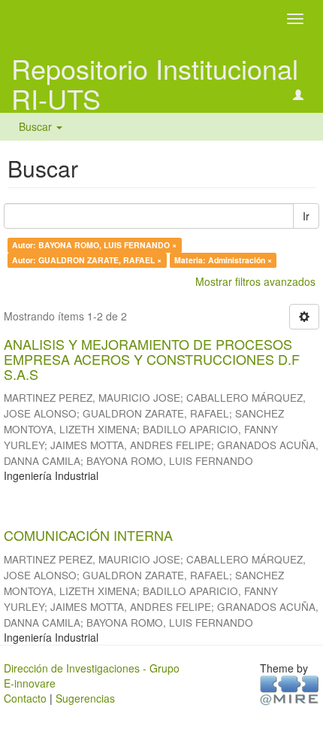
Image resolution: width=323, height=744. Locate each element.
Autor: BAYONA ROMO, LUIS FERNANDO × (94, 245)
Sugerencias (85, 698)
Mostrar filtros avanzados (255, 281)
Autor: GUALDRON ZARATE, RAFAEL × (87, 260)
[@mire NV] (289, 689)
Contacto (25, 698)
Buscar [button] (37, 126)
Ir (306, 215)
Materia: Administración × (223, 260)
